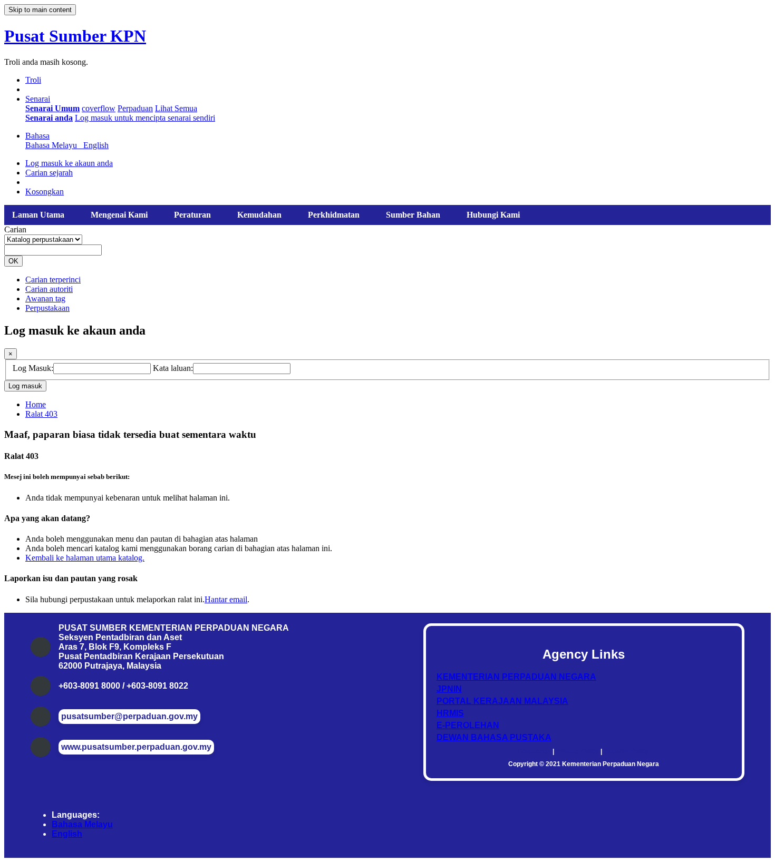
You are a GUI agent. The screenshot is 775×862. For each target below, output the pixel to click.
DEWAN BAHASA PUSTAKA (494, 737)
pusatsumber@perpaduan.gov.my (129, 716)
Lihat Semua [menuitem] (176, 108)
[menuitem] (52, 108)
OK (13, 261)
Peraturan (192, 214)
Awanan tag (45, 298)
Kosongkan (44, 191)
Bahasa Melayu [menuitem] (53, 145)
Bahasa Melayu (82, 824)
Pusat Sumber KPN (75, 35)
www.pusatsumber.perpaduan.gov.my (136, 746)
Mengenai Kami (119, 214)
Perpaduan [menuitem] (135, 108)
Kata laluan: (173, 368)
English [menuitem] (96, 145)
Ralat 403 (41, 413)
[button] (33, 79)
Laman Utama (38, 214)
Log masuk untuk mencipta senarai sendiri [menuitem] (145, 117)
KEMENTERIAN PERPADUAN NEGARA (516, 676)
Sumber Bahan (413, 214)
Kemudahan (259, 214)
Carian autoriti (49, 289)
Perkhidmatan (334, 214)
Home (35, 404)
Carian (15, 229)
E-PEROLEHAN (468, 725)
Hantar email (226, 599)
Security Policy (626, 751)
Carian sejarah (49, 172)
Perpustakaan (47, 307)
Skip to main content (40, 10)
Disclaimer (534, 751)
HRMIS (450, 713)
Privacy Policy (577, 751)
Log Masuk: (33, 368)
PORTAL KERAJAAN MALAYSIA (502, 701)
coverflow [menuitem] (98, 108)
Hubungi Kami (493, 214)
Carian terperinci (53, 279)
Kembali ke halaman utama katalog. (84, 557)
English (67, 833)
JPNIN (449, 688)
